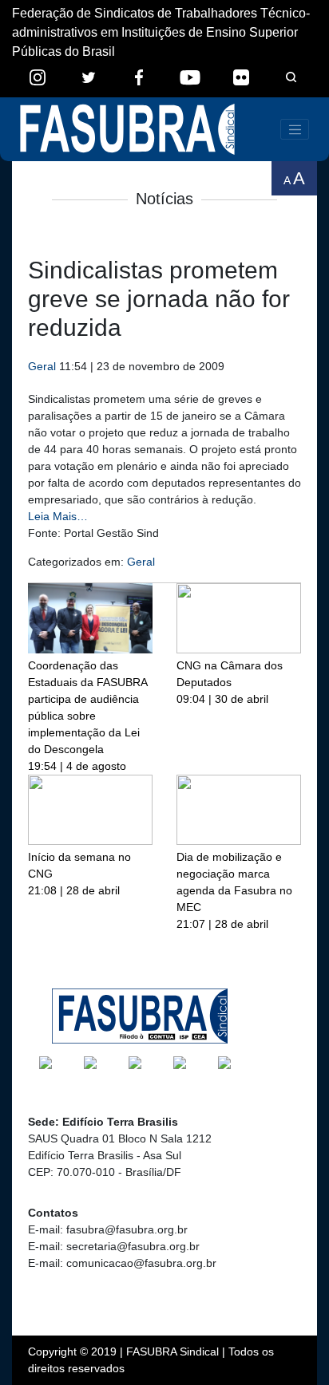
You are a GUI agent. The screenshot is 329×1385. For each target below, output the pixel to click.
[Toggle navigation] (294, 129)
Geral (42, 366)
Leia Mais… (58, 516)
